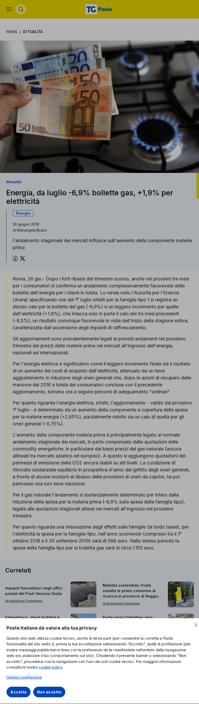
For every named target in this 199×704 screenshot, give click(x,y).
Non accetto (49, 692)
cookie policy (50, 667)
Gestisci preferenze (24, 677)
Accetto (18, 692)
